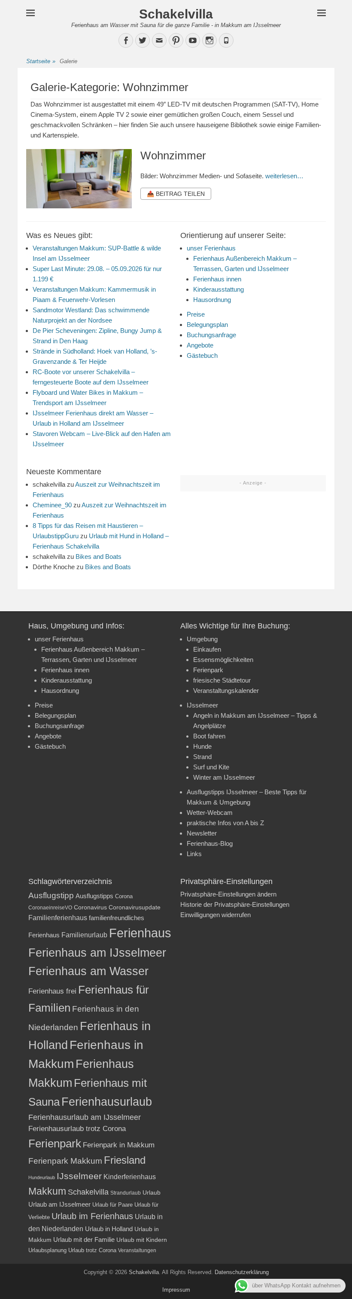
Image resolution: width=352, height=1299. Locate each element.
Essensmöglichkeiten (223, 659)
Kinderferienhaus (129, 1176)
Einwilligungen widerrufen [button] (215, 914)
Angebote (200, 345)
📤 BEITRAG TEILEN (176, 193)
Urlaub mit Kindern (141, 1239)
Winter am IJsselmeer (224, 777)
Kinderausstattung (218, 289)
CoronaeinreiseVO (50, 907)
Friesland (125, 1160)
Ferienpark (208, 670)
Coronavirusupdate (135, 907)
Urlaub (152, 1192)
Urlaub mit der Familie (84, 1239)
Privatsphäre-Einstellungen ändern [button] (228, 894)
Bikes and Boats (98, 556)
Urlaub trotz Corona (92, 1250)
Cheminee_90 (52, 505)
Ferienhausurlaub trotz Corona (77, 1129)
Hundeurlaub (41, 1177)
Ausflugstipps (94, 896)
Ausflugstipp (51, 895)
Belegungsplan (207, 324)
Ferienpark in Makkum (119, 1145)
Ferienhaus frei (52, 991)
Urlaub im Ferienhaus (92, 1216)
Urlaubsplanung (47, 1250)
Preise (196, 314)
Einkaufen (207, 649)
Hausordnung (212, 299)
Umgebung (202, 639)
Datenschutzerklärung (242, 1272)
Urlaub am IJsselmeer (59, 1204)
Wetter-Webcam (210, 812)
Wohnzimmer (173, 155)
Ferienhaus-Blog (210, 843)
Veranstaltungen (137, 1250)
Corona (124, 896)
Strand (202, 756)
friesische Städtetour (222, 680)
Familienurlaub (84, 935)
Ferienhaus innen (217, 279)
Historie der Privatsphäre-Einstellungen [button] (234, 904)
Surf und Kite (211, 767)
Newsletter (202, 833)
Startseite (40, 61)
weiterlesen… (284, 176)
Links (194, 853)
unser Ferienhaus (211, 248)
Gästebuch (202, 355)
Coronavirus (90, 907)
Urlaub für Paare (112, 1204)
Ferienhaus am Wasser (88, 971)
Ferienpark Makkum (65, 1160)
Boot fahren (209, 736)
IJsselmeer (202, 705)
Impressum (176, 1290)
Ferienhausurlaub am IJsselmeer (84, 1117)
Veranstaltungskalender (226, 690)
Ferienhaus (140, 933)
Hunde (202, 746)
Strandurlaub (125, 1192)
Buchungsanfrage (211, 334)
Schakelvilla (176, 14)
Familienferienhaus (57, 917)
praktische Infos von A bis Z (225, 822)
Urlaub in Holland (109, 1228)
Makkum (47, 1191)
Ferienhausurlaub (106, 1101)
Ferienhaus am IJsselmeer (97, 952)
